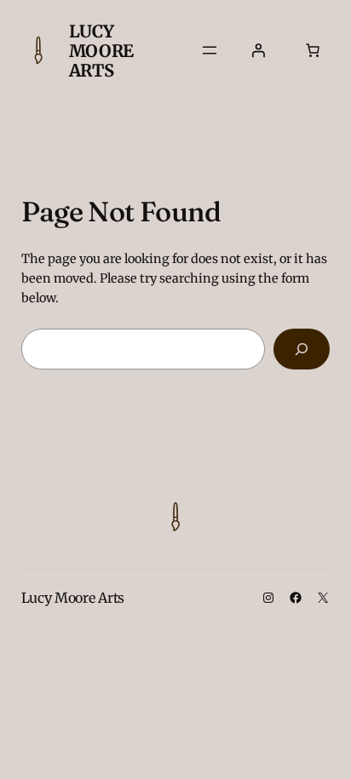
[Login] (258, 50)
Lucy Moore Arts (101, 50)
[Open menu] (209, 50)
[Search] (301, 349)
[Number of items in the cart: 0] (313, 50)
